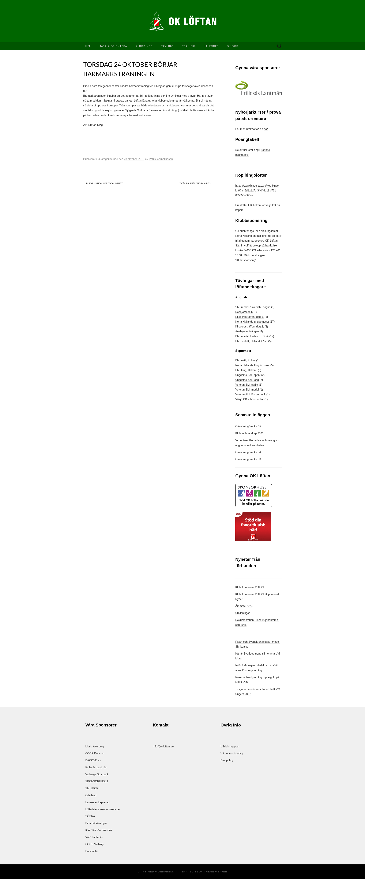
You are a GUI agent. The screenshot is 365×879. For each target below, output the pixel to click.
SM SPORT (92, 788)
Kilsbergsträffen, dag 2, (249, 326)
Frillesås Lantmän (96, 767)
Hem (88, 46)
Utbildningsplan (230, 746)
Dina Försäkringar (96, 823)
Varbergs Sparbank (97, 774)
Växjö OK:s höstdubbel (249, 399)
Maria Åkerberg (94, 746)
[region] (258, 87)
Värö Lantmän (93, 837)
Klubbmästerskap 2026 (249, 433)
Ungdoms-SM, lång (247, 379)
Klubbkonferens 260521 (249, 587)
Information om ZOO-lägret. (103, 183)
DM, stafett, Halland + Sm (251, 341)
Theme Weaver (215, 871)
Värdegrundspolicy (232, 753)
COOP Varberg (94, 844)
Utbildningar (242, 613)
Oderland (90, 795)
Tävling (167, 46)
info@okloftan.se (163, 746)
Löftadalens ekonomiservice (102, 809)
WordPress (164, 871)
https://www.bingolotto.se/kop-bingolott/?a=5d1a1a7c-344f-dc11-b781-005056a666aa (257, 190)
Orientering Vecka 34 (248, 452)
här (266, 129)
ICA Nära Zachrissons (98, 830)
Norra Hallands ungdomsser (252, 321)
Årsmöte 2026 (243, 606)
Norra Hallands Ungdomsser (252, 365)
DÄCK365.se (93, 760)
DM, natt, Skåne (245, 360)
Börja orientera (113, 46)
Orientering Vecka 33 (248, 459)
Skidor (232, 46)
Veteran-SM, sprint (246, 384)
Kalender (211, 46)
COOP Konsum (94, 753)
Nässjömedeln (244, 312)
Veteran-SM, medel (247, 389)
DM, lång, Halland (246, 370)
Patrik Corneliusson (161, 159)
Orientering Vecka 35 (248, 426)
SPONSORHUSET (96, 781)
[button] (258, 87)
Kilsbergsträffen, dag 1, (249, 316)
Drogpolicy (227, 760)
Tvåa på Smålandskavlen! (197, 183)
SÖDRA (90, 816)
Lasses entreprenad (97, 802)
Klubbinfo (144, 46)
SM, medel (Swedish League (252, 307)
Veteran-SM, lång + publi (250, 394)
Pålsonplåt (91, 851)
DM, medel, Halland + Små (251, 336)
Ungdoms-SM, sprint (247, 375)
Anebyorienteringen (247, 331)
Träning (188, 46)
